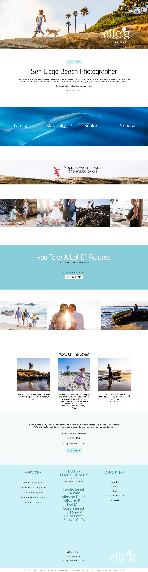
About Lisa (115, 482)
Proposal (128, 125)
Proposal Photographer (33, 492)
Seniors (91, 125)
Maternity (56, 125)
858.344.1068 (74, 438)
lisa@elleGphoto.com (74, 561)
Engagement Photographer (33, 487)
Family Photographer (33, 482)
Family (20, 125)
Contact (115, 500)
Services (115, 486)
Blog (115, 491)
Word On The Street (115, 495)
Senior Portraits (33, 502)
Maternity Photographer (33, 497)
